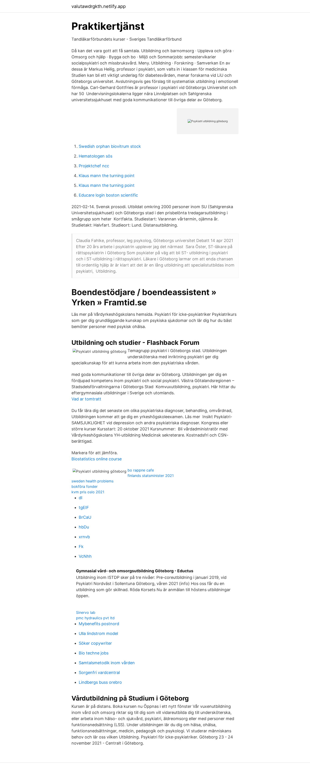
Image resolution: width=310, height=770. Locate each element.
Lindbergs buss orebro (100, 682)
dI (80, 497)
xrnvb (84, 536)
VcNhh (85, 556)
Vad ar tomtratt (86, 399)
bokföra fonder (84, 486)
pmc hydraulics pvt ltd (95, 618)
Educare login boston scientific (108, 195)
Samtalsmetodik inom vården (107, 662)
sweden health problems (92, 481)
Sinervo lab (85, 612)
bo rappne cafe (141, 470)
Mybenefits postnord (99, 623)
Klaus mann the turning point (107, 175)
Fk (81, 546)
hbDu (84, 527)
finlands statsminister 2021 (151, 475)
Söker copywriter (95, 643)
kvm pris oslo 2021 (87, 492)
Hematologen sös (95, 156)
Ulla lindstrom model (98, 633)
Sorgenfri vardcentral (99, 672)
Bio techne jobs (93, 653)
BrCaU (85, 517)
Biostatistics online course (96, 459)
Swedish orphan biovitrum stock (110, 146)
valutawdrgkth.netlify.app (98, 6)
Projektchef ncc (94, 165)
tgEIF (84, 507)
